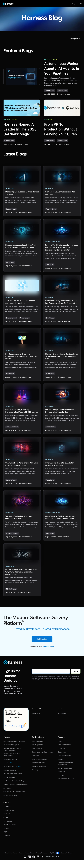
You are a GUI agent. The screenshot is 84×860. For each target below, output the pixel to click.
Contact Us (8, 821)
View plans (62, 713)
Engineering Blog (38, 763)
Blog (59, 741)
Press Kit (7, 835)
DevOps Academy (64, 755)
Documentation (37, 741)
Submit (75, 671)
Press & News (9, 810)
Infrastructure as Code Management (12, 755)
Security (7, 828)
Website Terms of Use (26, 853)
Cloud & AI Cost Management (14, 791)
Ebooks (60, 759)
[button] (73, 3)
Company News (50, 59)
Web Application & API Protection (16, 784)
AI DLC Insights (9, 777)
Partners (7, 814)
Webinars (61, 772)
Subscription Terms (10, 853)
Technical (48, 120)
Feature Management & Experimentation (12, 749)
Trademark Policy (10, 824)
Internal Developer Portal (13, 774)
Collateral (61, 748)
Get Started (42, 639)
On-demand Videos (65, 768)
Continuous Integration (12, 745)
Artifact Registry (10, 770)
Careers (6, 817)
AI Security (8, 788)
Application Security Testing (14, 781)
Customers (62, 752)
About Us (7, 807)
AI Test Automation (11, 795)
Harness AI (36, 713)
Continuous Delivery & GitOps (14, 741)
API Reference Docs (39, 759)
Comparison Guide (64, 745)
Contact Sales (48, 647)
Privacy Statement (42, 853)
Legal (5, 832)
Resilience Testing (10, 759)
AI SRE (6, 763)
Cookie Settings (66, 853)
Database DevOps (10, 766)
